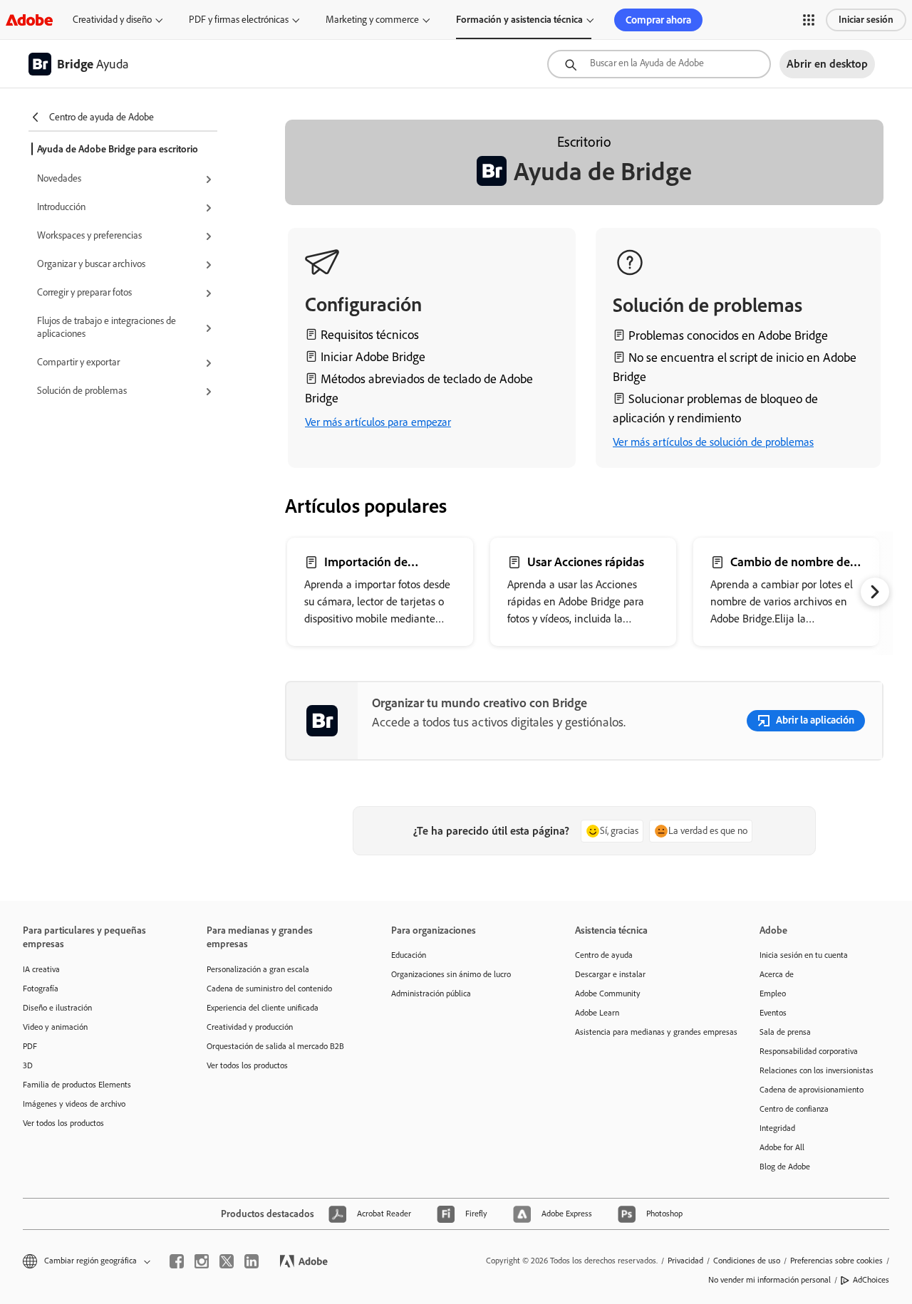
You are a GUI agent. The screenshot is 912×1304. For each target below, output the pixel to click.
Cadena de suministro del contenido (269, 988)
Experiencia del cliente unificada (262, 1008)
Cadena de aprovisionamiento (812, 1090)
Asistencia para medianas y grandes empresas (645, 1032)
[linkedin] (251, 1261)
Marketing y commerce (372, 20)
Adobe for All (782, 1147)
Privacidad (685, 1261)
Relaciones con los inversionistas (817, 1070)
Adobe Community (608, 993)
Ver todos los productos (63, 1123)
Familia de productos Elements (77, 1085)
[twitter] (226, 1261)
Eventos (773, 1013)
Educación (408, 955)
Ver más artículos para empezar (378, 422)
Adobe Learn (597, 1013)
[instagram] (202, 1261)
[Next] (875, 592)
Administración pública (431, 993)
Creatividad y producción (250, 1027)
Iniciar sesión (866, 20)
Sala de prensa (785, 1032)
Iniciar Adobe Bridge (373, 357)
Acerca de (777, 974)
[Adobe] (29, 19)
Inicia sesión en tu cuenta (804, 955)
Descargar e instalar (610, 974)
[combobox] (659, 64)
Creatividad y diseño (112, 20)
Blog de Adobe (785, 1167)
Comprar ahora (658, 20)
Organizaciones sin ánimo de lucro (451, 974)
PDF (30, 1046)
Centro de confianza (794, 1109)
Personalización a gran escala (258, 969)
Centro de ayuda (604, 955)
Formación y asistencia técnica (519, 20)
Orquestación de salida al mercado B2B (275, 1046)
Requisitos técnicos (370, 335)
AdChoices (871, 1280)
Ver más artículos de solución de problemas (713, 442)
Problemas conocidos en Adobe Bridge (728, 335)
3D (28, 1065)
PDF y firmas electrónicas (239, 20)
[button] (808, 20)
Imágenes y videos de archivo (74, 1104)
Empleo (773, 993)
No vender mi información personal (769, 1280)
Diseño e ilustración (57, 1008)
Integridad (777, 1128)
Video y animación (55, 1027)
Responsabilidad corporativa (809, 1051)
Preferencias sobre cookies (836, 1261)
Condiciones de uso (746, 1261)
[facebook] (177, 1261)
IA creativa (41, 969)
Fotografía (40, 988)
